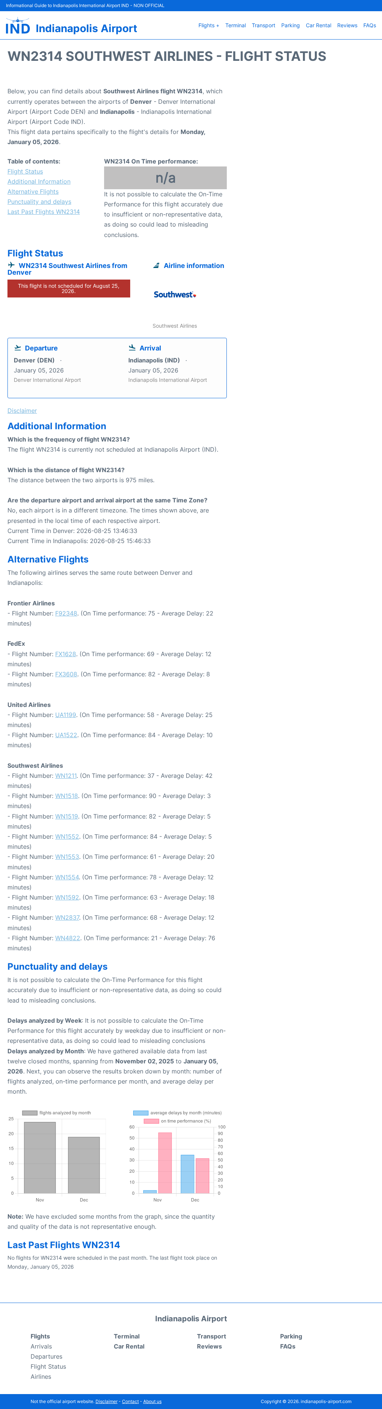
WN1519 (66, 816)
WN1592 (67, 897)
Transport (263, 25)
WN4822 (67, 938)
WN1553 (67, 856)
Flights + (208, 25)
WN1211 (65, 775)
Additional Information (39, 181)
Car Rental (318, 25)
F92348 (66, 613)
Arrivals (41, 1346)
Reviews (347, 25)
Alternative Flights (33, 191)
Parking (290, 25)
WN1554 (67, 877)
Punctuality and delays (39, 201)
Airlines (41, 1376)
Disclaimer (107, 1401)
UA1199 (65, 714)
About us (152, 1401)
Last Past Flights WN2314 (43, 211)
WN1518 (66, 795)
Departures (46, 1356)
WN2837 (67, 917)
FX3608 (66, 674)
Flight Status (25, 171)
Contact (130, 1401)
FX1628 (65, 654)
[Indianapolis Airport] (18, 25)
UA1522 (66, 735)
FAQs (369, 25)
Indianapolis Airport (86, 28)
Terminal (235, 25)
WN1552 (67, 836)
